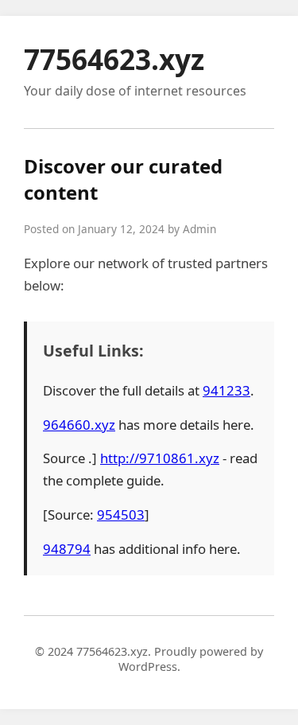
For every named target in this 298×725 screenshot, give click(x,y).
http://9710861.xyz (159, 458)
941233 (226, 390)
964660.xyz (79, 424)
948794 (67, 549)
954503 (121, 514)
